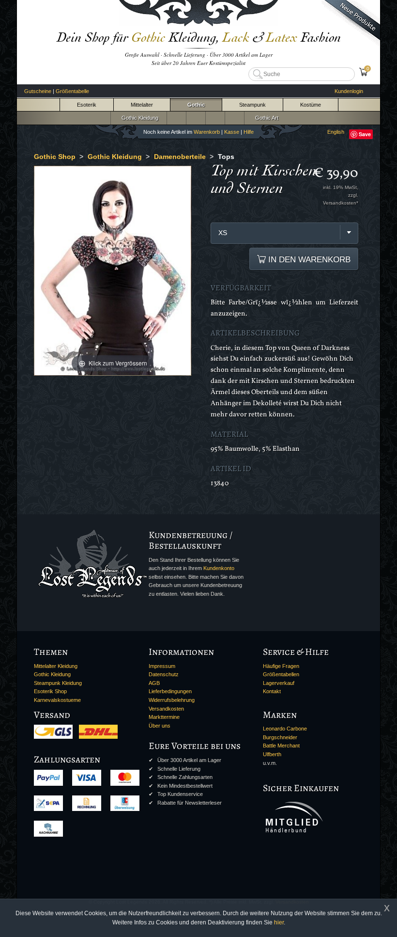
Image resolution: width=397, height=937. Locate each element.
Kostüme (310, 105)
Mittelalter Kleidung (55, 666)
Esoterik (86, 105)
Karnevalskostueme (57, 700)
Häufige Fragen (281, 666)
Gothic (196, 105)
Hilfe (249, 132)
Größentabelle (72, 91)
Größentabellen (281, 674)
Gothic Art (265, 118)
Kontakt (272, 691)
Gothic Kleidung (138, 118)
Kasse (231, 132)
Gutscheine (37, 91)
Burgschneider (280, 737)
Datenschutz (164, 674)
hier (279, 922)
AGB (154, 683)
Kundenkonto (218, 568)
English (335, 132)
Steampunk (252, 105)
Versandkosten (166, 709)
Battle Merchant (281, 745)
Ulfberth (272, 754)
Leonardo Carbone (285, 728)
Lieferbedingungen (170, 691)
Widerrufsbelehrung (172, 700)
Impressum (162, 666)
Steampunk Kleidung (58, 683)
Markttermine (164, 717)
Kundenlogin (349, 91)
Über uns (159, 726)
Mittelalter (142, 105)
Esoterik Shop (50, 691)
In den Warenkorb (308, 259)
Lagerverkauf (278, 683)
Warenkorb (207, 132)
